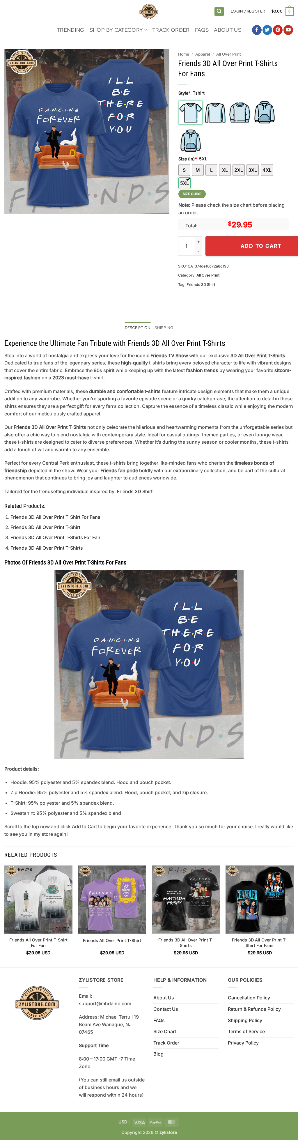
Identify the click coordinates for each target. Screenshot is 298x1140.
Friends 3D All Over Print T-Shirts (46, 548)
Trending (70, 29)
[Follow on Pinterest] (278, 30)
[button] (219, 11)
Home (183, 54)
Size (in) (187, 158)
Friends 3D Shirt (201, 284)
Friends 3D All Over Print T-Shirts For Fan (55, 537)
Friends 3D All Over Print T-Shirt (45, 527)
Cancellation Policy (249, 998)
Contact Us (165, 1009)
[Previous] (4, 916)
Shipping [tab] (164, 327)
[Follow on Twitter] (267, 30)
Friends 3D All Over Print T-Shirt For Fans (55, 517)
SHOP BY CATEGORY (116, 29)
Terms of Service (246, 1031)
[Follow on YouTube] (288, 30)
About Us (227, 29)
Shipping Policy (245, 1020)
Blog (158, 1054)
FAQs (202, 29)
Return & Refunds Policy (254, 1009)
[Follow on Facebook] (257, 30)
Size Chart (164, 1031)
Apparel (202, 54)
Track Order (171, 29)
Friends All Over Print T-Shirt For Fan (38, 942)
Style (184, 93)
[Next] (293, 916)
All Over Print (228, 54)
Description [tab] (138, 327)
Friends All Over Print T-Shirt (112, 940)
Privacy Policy (243, 1043)
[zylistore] (149, 11)
